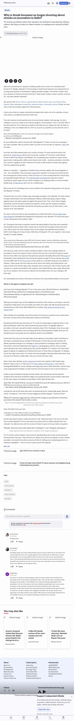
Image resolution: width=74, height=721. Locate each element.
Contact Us (7, 674)
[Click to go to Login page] (69, 3)
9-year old (26, 261)
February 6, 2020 (44, 415)
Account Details (31, 667)
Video (23, 717)
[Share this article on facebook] (6, 81)
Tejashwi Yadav (9, 104)
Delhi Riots (8, 498)
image (66, 256)
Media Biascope (54, 667)
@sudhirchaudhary (14, 385)
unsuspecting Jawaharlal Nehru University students (39, 104)
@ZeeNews (29, 383)
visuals (66, 258)
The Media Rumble (55, 674)
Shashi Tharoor (21, 102)
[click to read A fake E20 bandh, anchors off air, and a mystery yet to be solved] (37, 622)
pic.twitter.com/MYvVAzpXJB (30, 385)
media (6, 481)
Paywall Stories (31, 674)
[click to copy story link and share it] (20, 81)
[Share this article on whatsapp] (15, 81)
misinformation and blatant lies (39, 178)
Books (51, 676)
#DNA (5, 383)
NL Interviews (53, 672)
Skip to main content (13, 12)
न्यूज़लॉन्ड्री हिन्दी (53, 665)
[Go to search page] (53, 3)
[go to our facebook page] (5, 691)
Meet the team (9, 672)
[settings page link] (57, 3)
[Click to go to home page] (14, 3)
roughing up (31, 361)
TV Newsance (18, 183)
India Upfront (38, 364)
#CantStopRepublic (14, 134)
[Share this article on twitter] (11, 81)
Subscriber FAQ (31, 672)
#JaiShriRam (56, 240)
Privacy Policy (9, 676)
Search (50, 718)
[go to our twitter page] (9, 691)
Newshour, (50, 364)
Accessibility (8, 667)
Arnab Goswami (9, 486)
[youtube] (13, 691)
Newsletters (53, 669)
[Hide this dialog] (72, 697)
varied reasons (17, 155)
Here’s (64, 145)
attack (34, 346)
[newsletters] (48, 3)
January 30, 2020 (40, 387)
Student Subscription (33, 678)
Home (10, 717)
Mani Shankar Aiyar (45, 102)
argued (34, 173)
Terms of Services (10, 678)
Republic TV (8, 490)
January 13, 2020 (29, 138)
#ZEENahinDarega (56, 383)
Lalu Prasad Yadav (59, 102)
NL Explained (8, 669)
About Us (7, 665)
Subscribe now (44, 709)
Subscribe (63, 3)
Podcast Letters (31, 676)
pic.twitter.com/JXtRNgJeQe (13, 136)
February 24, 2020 (41, 247)
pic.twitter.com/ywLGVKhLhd (31, 413)
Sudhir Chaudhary (10, 494)
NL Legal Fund (31, 669)
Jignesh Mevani (32, 102)
